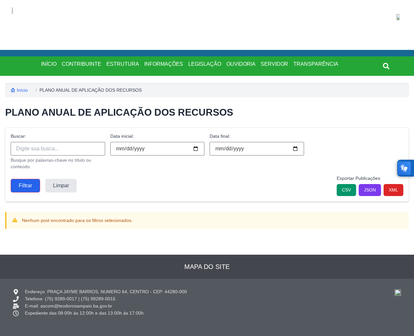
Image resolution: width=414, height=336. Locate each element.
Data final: (220, 136)
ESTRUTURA (122, 64)
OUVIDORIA (241, 64)
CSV (346, 189)
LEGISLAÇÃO (204, 64)
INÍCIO (49, 64)
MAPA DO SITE (207, 266)
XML (393, 189)
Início (22, 90)
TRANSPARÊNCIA (315, 64)
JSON (370, 189)
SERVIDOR (274, 64)
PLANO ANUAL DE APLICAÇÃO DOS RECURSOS (90, 90)
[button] (386, 66)
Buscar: (18, 136)
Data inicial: (122, 136)
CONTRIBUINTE (81, 64)
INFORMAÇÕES (163, 64)
